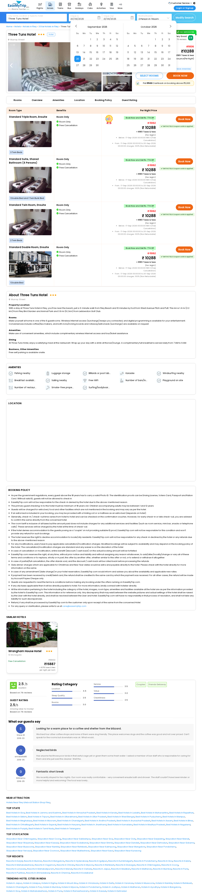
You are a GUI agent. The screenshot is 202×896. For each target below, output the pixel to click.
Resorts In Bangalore (53, 860)
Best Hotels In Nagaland (178, 824)
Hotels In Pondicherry (90, 887)
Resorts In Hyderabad (76, 860)
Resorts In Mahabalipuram (40, 868)
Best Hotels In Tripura (38, 816)
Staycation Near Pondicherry (161, 846)
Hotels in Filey (30, 27)
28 (84, 65)
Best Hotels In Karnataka (120, 824)
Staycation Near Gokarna (181, 842)
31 (169, 65)
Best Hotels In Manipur (174, 816)
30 (97, 65)
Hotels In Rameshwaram (76, 891)
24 (103, 58)
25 (110, 58)
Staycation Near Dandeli (126, 842)
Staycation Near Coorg (49, 838)
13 (77, 52)
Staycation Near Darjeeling (150, 838)
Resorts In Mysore (85, 864)
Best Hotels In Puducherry (148, 816)
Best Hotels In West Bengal (120, 816)
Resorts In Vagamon (45, 864)
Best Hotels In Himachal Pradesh (78, 812)
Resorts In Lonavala (16, 868)
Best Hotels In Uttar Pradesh (92, 816)
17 (104, 52)
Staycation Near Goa (102, 838)
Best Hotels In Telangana (67, 828)
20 (77, 58)
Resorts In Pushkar (15, 872)
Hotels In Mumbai (51, 887)
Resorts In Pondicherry (145, 860)
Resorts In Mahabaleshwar (20, 864)
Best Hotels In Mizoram (44, 820)
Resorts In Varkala (83, 868)
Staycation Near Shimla (101, 842)
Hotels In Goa (13, 891)
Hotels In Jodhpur (111, 887)
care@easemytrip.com (74, 606)
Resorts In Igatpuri (98, 860)
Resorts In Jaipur (101, 868)
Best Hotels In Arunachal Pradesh (133, 820)
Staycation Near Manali (177, 838)
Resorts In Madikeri (120, 868)
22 (90, 58)
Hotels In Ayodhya (150, 887)
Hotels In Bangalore (171, 887)
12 (117, 45)
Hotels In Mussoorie (144, 883)
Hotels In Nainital (164, 883)
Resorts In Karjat (14, 860)
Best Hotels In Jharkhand (94, 824)
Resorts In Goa (165, 860)
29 (90, 65)
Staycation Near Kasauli (46, 842)
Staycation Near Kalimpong (102, 846)
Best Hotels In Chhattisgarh (20, 824)
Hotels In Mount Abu (68, 883)
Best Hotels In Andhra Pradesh (100, 820)
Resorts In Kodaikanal (82, 872)
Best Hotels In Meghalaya (19, 820)
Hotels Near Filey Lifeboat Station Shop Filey (28, 802)
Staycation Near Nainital (47, 846)
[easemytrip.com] (18, 9)
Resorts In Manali (63, 868)
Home (9, 27)
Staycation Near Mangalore (131, 846)
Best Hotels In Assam (162, 820)
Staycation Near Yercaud (19, 850)
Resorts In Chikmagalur (148, 864)
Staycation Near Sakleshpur (76, 838)
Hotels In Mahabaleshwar (34, 891)
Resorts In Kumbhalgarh (120, 860)
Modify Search (185, 17)
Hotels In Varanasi (124, 883)
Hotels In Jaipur (14, 883)
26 (117, 58)
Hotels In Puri (35, 887)
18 (110, 52)
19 (117, 52)
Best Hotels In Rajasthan (181, 812)
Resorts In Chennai (60, 872)
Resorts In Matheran (141, 868)
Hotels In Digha (49, 883)
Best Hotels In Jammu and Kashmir (43, 812)
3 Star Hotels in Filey (49, 27)
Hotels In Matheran (130, 887)
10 (104, 45)
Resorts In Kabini (182, 860)
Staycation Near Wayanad (19, 842)
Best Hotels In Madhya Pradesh (149, 824)
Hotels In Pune (55, 891)
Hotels (17, 27)
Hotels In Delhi (107, 883)
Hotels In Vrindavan (89, 883)
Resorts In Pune (180, 868)
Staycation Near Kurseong (127, 850)
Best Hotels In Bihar (183, 820)
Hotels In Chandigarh (17, 887)
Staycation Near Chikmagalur (21, 838)
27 (77, 65)
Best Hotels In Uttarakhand (63, 816)
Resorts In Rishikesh (105, 864)
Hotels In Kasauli (98, 891)
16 (97, 52)
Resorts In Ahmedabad (38, 872)
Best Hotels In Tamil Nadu (41, 828)
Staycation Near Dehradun (153, 842)
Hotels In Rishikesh (182, 883)
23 (97, 58)
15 (90, 52)
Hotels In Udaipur (31, 883)
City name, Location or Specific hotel (25, 16)
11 (110, 45)
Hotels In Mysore (70, 887)
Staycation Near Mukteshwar (75, 850)
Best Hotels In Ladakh (129, 812)
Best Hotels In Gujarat (45, 824)
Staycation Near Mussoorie (20, 846)
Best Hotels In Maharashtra (154, 812)
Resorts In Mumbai (162, 868)
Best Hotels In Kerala (106, 812)
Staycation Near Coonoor (46, 850)
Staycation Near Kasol (102, 850)
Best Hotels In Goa (15, 812)
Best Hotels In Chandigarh (70, 820)
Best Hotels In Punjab (16, 828)
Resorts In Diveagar (126, 864)
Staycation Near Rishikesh (74, 846)
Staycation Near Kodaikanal (74, 842)
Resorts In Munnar (33, 860)
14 (84, 52)
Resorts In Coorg (169, 864)
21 (84, 58)
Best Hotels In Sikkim (16, 816)
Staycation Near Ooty (125, 838)
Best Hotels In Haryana (68, 824)
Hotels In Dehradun (117, 891)
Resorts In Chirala (65, 864)
